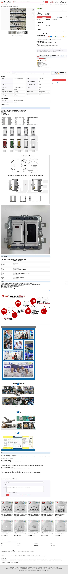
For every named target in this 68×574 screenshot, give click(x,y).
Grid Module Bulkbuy (15, 562)
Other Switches (4, 555)
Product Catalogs (14, 541)
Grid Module (35, 543)
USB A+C (18, 545)
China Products (16, 567)
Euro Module (19, 543)
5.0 (55, 73)
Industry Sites (40, 567)
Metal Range (52, 545)
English (12, 568)
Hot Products (11, 567)
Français (22, 568)
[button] (47, 74)
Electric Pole (26, 560)
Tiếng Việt (55, 568)
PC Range (2, 543)
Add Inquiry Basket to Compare (18, 35)
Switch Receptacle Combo (41, 555)
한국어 (41, 568)
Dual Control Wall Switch (31, 555)
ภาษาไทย (49, 568)
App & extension (55, 4)
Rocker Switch (10, 555)
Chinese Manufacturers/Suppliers (23, 567)
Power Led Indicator (33, 560)
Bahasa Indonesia (59, 568)
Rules (66, 4)
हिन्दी (46, 568)
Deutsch (32, 568)
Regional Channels (45, 567)
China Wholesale (30, 567)
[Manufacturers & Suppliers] (6, 2)
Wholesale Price (35, 567)
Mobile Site (54, 567)
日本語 (44, 568)
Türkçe (52, 568)
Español (15, 568)
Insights (57, 567)
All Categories (4, 4)
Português (18, 568)
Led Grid (46, 560)
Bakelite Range (36, 545)
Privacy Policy (47, 570)
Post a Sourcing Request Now (26, 494)
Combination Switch (15, 6)
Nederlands (35, 568)
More (2, 564)
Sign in (66, 2)
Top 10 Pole (3, 562)
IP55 (51, 543)
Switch (11, 6)
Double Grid (51, 560)
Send (8, 494)
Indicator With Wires (40, 560)
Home (1, 6)
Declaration (43, 570)
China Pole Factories (5, 560)
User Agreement (39, 570)
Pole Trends (8, 562)
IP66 (1, 545)
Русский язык (25, 568)
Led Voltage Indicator (58, 560)
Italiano (29, 568)
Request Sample (54, 19)
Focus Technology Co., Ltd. (28, 570)
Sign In (38, 67)
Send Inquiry (44, 17)
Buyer (46, 4)
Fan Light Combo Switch (22, 555)
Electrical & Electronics (6, 6)
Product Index (50, 567)
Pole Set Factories (19, 560)
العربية (39, 568)
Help (50, 4)
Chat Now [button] (60, 17)
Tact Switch (15, 555)
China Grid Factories (12, 560)
